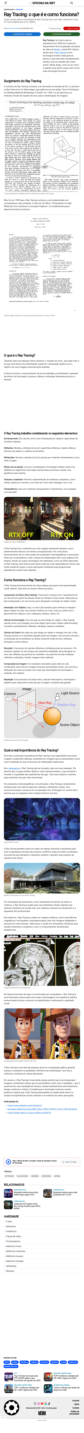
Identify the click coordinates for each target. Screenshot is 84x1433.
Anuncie (75, 1400)
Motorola (24, 1362)
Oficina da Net (9, 9)
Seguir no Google (56, 28)
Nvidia (57, 49)
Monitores (11, 1226)
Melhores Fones (13, 1246)
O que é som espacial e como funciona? (25, 1105)
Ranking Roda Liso (11, 1366)
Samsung (34, 1362)
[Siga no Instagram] (38, 1403)
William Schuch (13, 28)
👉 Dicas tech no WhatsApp (61, 34)
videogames (14, 768)
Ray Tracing (60, 52)
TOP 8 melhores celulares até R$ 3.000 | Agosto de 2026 (66, 1377)
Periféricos (11, 1231)
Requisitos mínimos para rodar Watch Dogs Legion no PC (26, 1193)
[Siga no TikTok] (49, 1403)
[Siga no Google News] (45, 1403)
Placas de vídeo (22, 1176)
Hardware (19, 9)
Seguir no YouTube (72, 28)
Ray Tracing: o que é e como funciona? (41, 14)
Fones (9, 1221)
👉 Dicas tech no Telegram (22, 34)
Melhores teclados (15, 1261)
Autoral (57, 1176)
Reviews (10, 1271)
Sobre (76, 1404)
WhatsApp (44, 1362)
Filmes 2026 (73, 1362)
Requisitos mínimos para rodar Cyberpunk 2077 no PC (65, 1193)
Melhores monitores (15, 1251)
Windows (54, 1362)
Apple (7, 1362)
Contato (75, 1408)
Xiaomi (63, 1362)
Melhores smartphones (62, 1373)
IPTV (15, 1373)
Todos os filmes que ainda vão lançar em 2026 (67, 1388)
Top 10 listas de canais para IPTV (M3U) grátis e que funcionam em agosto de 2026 (27, 1378)
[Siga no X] (35, 1403)
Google (14, 1362)
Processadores (13, 1241)
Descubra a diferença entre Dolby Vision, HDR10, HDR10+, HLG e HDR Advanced (42, 1109)
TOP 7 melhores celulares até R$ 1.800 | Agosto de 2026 (26, 1388)
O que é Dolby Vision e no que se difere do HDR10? (29, 1113)
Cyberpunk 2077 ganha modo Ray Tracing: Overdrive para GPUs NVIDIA (27, 1206)
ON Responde (46, 1176)
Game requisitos (20, 1190)
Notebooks (11, 1266)
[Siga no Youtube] (42, 1403)
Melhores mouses (14, 1256)
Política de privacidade (74, 1412)
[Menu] (9, 3)
